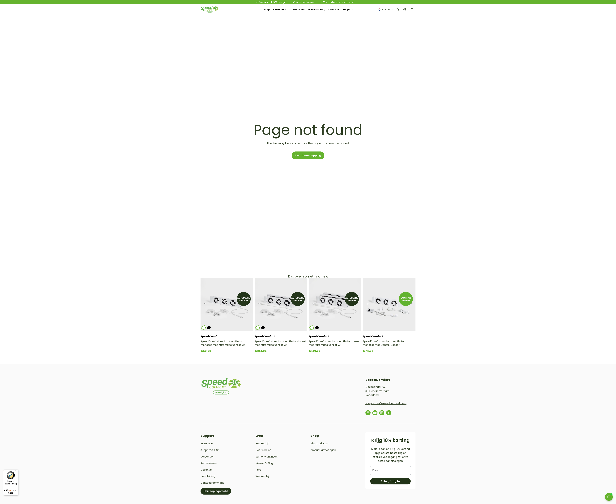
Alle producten (319, 443)
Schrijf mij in (390, 481)
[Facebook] (388, 412)
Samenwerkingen (267, 456)
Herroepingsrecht (216, 491)
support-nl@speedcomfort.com (385, 403)
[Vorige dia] (205, 304)
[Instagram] (368, 412)
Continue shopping (308, 155)
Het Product (263, 450)
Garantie (206, 470)
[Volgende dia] (248, 304)
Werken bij (262, 476)
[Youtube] (374, 412)
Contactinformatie (212, 483)
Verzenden (207, 456)
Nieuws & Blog (264, 463)
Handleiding (208, 476)
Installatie (207, 443)
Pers (258, 470)
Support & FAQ (210, 450)
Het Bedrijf (262, 443)
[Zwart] (209, 328)
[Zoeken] (397, 9)
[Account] (404, 9)
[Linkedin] (381, 412)
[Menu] (16, 471)
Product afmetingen (323, 450)
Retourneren (209, 463)
